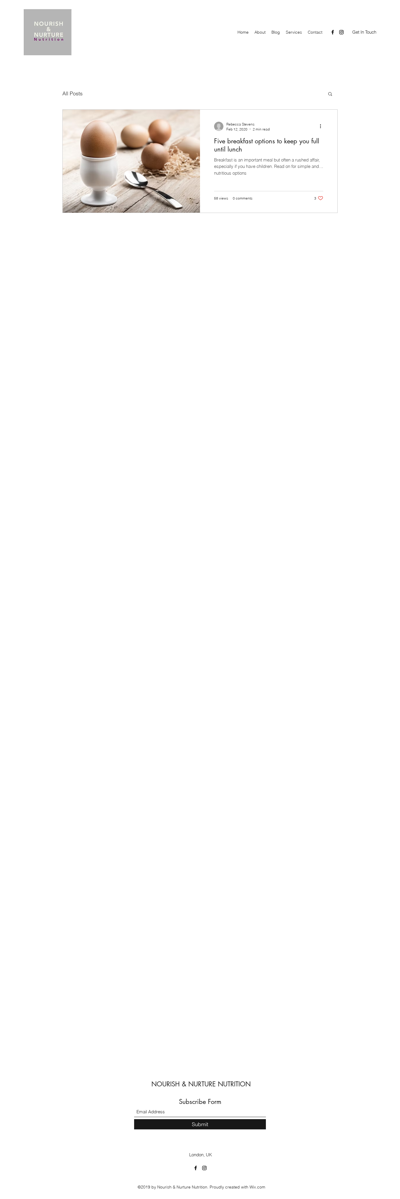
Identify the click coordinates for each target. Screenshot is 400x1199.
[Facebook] (333, 32)
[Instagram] (341, 32)
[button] (330, 94)
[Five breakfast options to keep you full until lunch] (131, 161)
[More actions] (322, 126)
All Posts (72, 93)
